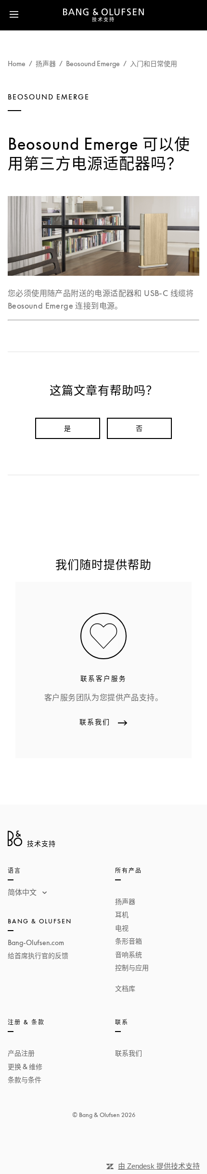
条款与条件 (24, 1079)
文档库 (125, 988)
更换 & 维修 (25, 1066)
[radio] (67, 428)
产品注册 (21, 1053)
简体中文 (23, 892)
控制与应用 (132, 967)
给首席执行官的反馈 (38, 955)
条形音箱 (128, 941)
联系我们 (128, 1053)
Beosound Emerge (93, 63)
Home (17, 63)
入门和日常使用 (153, 63)
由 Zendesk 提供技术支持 (159, 1166)
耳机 (122, 914)
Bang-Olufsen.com (36, 942)
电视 (122, 928)
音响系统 (128, 954)
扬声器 (46, 63)
